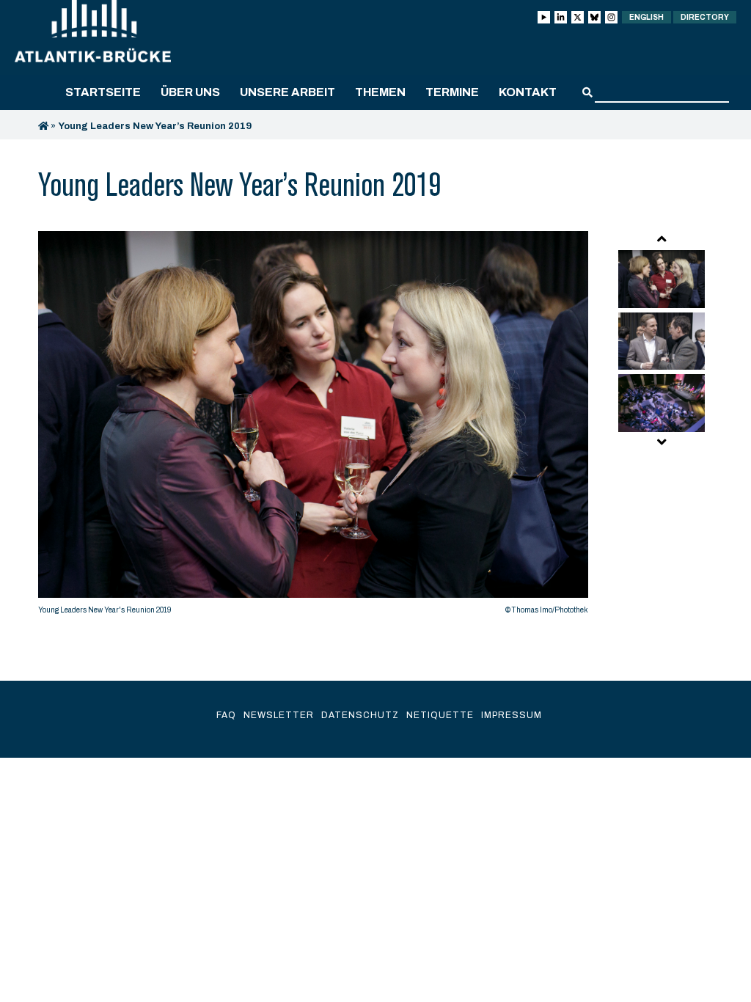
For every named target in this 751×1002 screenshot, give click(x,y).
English (646, 17)
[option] (313, 426)
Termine (452, 92)
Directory (705, 17)
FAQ (226, 715)
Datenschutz (360, 715)
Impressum (511, 715)
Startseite (103, 92)
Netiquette (440, 715)
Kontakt (528, 92)
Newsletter (278, 715)
